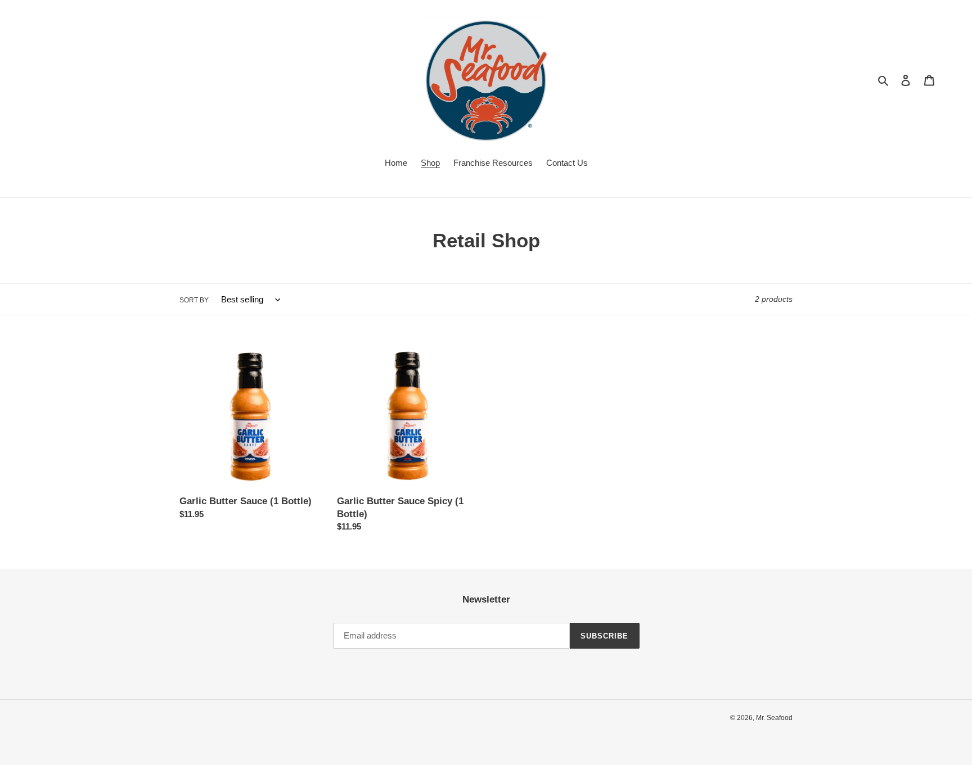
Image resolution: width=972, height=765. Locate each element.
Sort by (194, 300)
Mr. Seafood (774, 718)
